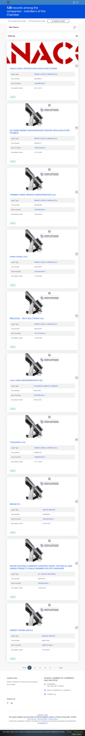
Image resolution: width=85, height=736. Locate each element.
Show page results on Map (18, 21)
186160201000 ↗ (48, 519)
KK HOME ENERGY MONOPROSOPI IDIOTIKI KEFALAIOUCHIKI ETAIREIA (40, 131)
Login (74, 2)
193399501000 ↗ (40, 210)
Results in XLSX (59, 21)
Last (60, 668)
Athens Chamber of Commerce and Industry (22, 682)
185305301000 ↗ (44, 583)
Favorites (77, 2)
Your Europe (11, 684)
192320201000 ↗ (40, 271)
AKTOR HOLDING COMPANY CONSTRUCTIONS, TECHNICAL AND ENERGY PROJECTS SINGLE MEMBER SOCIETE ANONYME (41, 567)
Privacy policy (78, 732)
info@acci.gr (51, 694)
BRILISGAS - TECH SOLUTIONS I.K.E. (27, 318)
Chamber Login (42, 715)
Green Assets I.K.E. (19, 256)
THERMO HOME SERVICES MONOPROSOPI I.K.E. (33, 194)
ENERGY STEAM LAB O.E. (21, 630)
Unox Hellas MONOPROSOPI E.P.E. (26, 380)
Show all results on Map (37, 21)
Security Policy (42, 719)
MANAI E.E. (15, 504)
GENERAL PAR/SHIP (48, 636)
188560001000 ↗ (40, 457)
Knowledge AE (42, 723)
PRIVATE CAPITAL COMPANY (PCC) (45, 74)
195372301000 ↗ (40, 148)
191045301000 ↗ (39, 395)
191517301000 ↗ (40, 333)
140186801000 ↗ (40, 83)
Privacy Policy (53, 719)
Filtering (11, 36)
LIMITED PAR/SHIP (49, 510)
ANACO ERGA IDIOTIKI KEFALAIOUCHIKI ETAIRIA (33, 68)
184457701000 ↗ (47, 645)
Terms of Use (31, 719)
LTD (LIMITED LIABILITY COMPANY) (46, 386)
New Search (14, 27)
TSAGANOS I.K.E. (18, 442)
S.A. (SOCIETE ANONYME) (46, 574)
